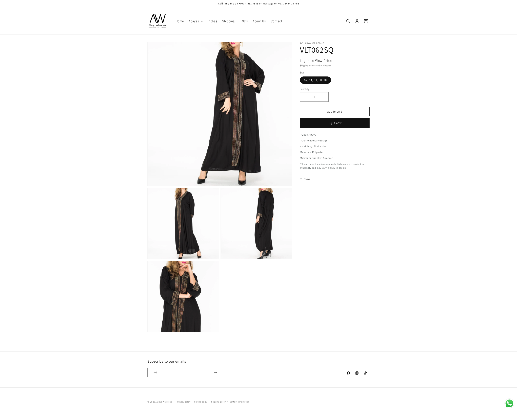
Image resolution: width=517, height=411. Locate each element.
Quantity (304, 89)
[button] (195, 21)
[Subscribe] (215, 372)
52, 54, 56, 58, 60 (315, 80)
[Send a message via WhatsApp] (509, 403)
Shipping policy (218, 401)
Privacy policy (183, 401)
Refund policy (200, 401)
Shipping (304, 65)
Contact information (239, 401)
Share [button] (307, 179)
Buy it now (335, 123)
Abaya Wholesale (165, 401)
